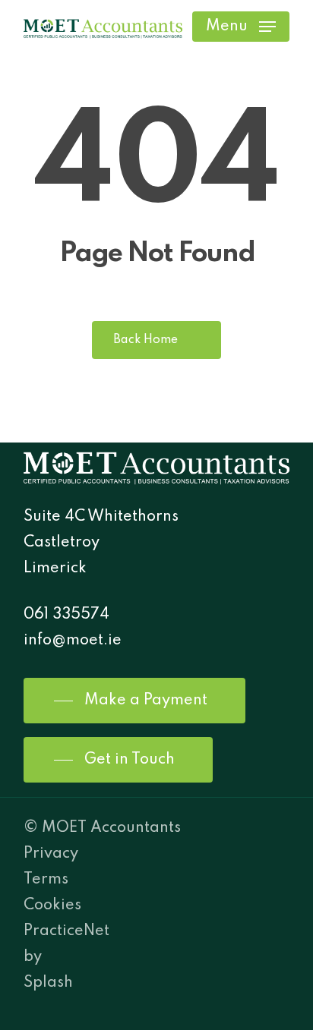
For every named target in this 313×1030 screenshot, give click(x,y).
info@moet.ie (73, 640)
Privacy (51, 853)
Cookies (52, 905)
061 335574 (66, 614)
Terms (46, 879)
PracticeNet (66, 931)
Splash (48, 983)
